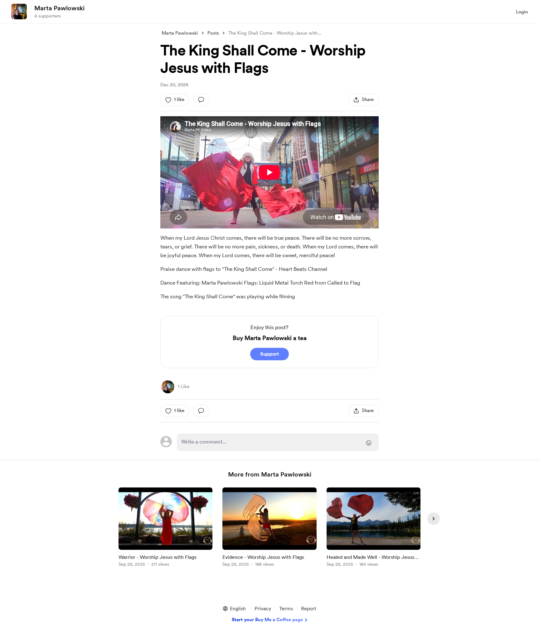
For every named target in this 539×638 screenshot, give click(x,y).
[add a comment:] (201, 100)
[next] (433, 518)
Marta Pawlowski (59, 8)
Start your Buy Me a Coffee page (267, 619)
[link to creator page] (167, 386)
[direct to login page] (278, 442)
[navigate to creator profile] (19, 11)
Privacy (263, 609)
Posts (213, 33)
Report (308, 609)
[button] (234, 608)
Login (522, 12)
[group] (165, 528)
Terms (286, 609)
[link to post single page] (165, 528)
